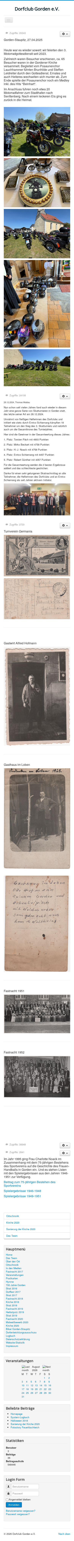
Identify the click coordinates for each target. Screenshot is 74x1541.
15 (45, 1385)
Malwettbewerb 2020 (17, 1322)
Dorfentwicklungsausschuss (21, 1332)
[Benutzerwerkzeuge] (65, 34)
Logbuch (10, 1335)
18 (27, 1389)
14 (40, 1385)
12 (32, 1385)
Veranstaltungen (15, 1275)
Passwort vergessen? (18, 1514)
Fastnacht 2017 (14, 1271)
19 (32, 1389)
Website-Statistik (15, 1342)
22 (45, 1389)
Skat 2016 (11, 1288)
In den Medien (13, 1268)
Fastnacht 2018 (14, 1298)
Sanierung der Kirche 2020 (20, 1229)
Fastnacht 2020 (14, 1319)
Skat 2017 (11, 1295)
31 (23, 1396)
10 (23, 1385)
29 (45, 1393)
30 (49, 1393)
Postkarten (12, 1278)
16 (49, 1385)
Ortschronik (12, 1216)
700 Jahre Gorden (15, 1285)
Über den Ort (13, 1261)
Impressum (12, 1346)
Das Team (11, 1235)
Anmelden (13, 1504)
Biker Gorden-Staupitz (18, 1329)
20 (36, 1389)
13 (36, 1385)
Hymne (10, 1281)
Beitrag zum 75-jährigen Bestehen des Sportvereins (29, 1184)
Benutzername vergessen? (20, 1510)
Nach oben (64, 1534)
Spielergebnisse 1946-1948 (22, 1191)
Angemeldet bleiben (20, 1499)
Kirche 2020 (12, 1222)
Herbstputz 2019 (15, 1312)
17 (23, 1389)
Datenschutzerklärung (18, 1339)
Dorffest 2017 (13, 1292)
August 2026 (36, 1368)
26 (32, 1393)
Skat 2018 (11, 1305)
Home (9, 1254)
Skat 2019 (11, 1315)
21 (40, 1389)
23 (49, 1389)
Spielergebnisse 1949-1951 (22, 1196)
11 (27, 1385)
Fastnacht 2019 (14, 1308)
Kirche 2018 (12, 1302)
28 (40, 1393)
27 (36, 1393)
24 (23, 1393)
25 (27, 1393)
